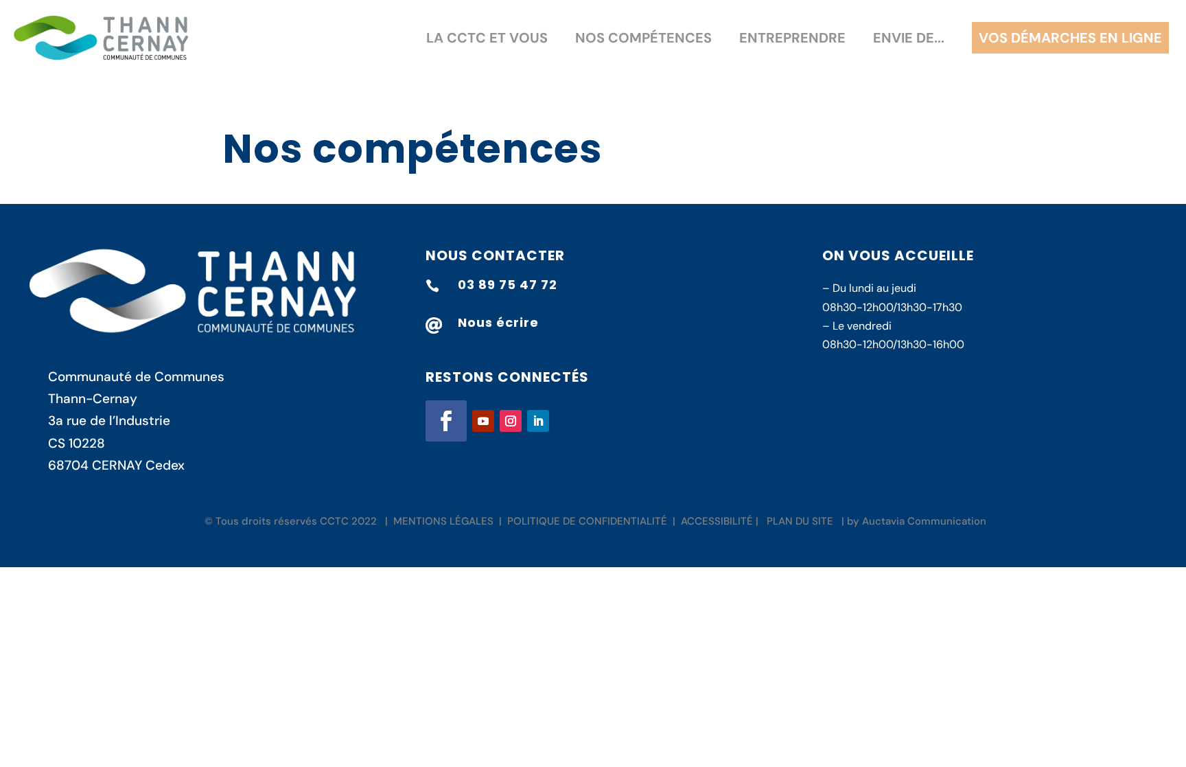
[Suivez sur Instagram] (511, 421)
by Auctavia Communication (916, 521)
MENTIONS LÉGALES (443, 521)
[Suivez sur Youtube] (483, 421)
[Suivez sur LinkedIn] (538, 421)
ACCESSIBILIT (714, 521)
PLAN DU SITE (800, 521)
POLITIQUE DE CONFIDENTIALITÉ (587, 521)
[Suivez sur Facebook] (446, 421)
